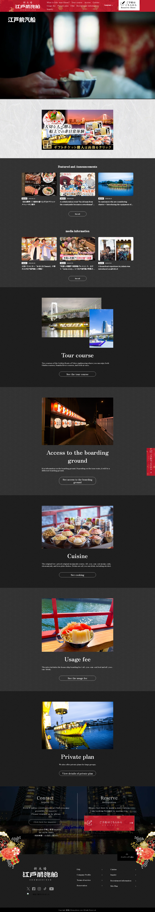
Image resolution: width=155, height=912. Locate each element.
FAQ (72, 6)
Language (107, 5)
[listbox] (111, 5)
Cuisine (96, 2)
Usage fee (51, 6)
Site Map (114, 886)
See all (77, 214)
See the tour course (77, 374)
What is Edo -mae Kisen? (58, 2)
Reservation (82, 885)
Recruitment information (88, 6)
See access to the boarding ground (77, 481)
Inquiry (50, 9)
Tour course (77, 2)
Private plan (63, 6)
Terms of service (84, 880)
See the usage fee (77, 678)
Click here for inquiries (45, 822)
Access (87, 2)
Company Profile (84, 874)
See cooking (77, 574)
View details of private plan (77, 773)
